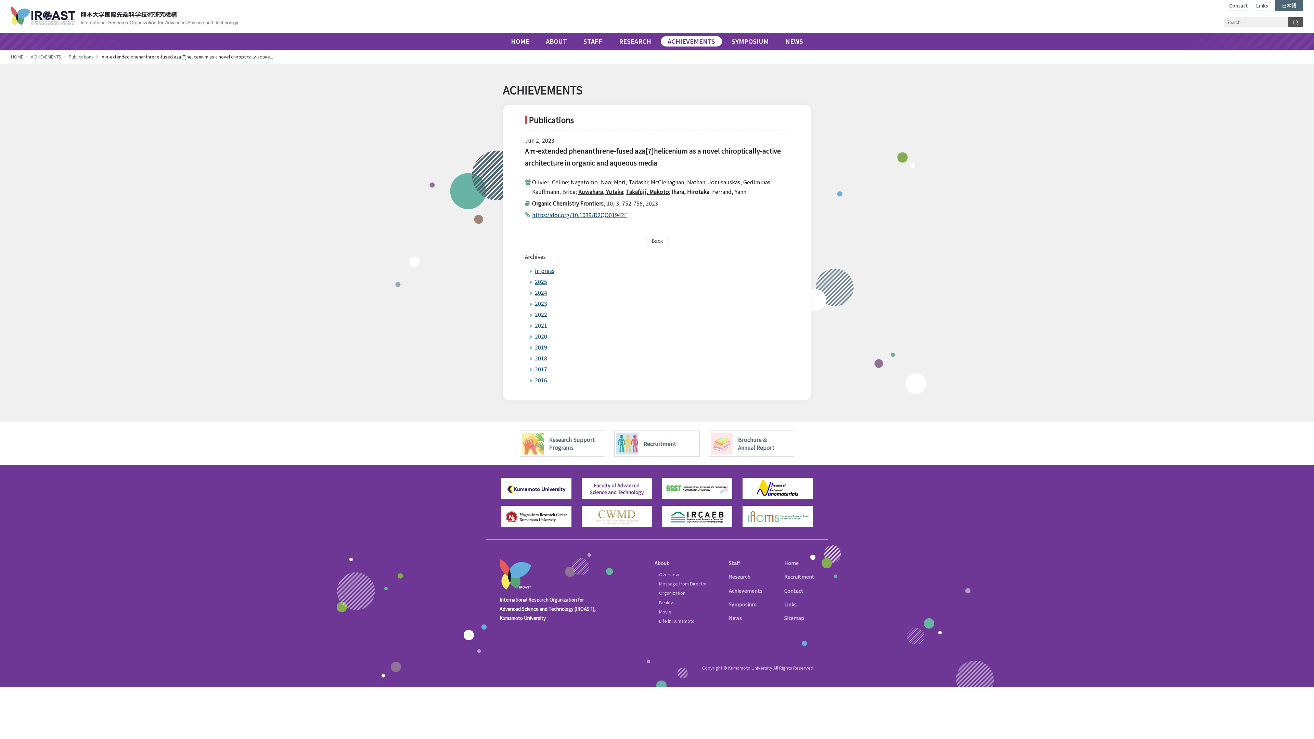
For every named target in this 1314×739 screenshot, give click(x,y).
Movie (665, 611)
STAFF (592, 41)
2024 (541, 292)
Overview (669, 574)
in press (544, 270)
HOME (520, 41)
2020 (541, 336)
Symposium (743, 604)
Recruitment (799, 576)
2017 (541, 369)
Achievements (745, 590)
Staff (734, 562)
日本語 (1289, 5)
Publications (81, 56)
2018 (541, 358)
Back (657, 240)
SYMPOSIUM (750, 41)
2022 (541, 314)
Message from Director (683, 583)
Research (739, 576)
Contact (1238, 6)
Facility (666, 602)
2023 (541, 303)
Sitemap (794, 617)
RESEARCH (635, 41)
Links (1262, 6)
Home (791, 562)
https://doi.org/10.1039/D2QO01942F (579, 215)
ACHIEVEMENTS (691, 41)
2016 (541, 380)
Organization (672, 593)
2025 (541, 281)
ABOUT (556, 41)
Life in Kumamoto (677, 621)
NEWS (794, 41)
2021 (541, 325)
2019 (541, 347)
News (735, 617)
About (662, 562)
